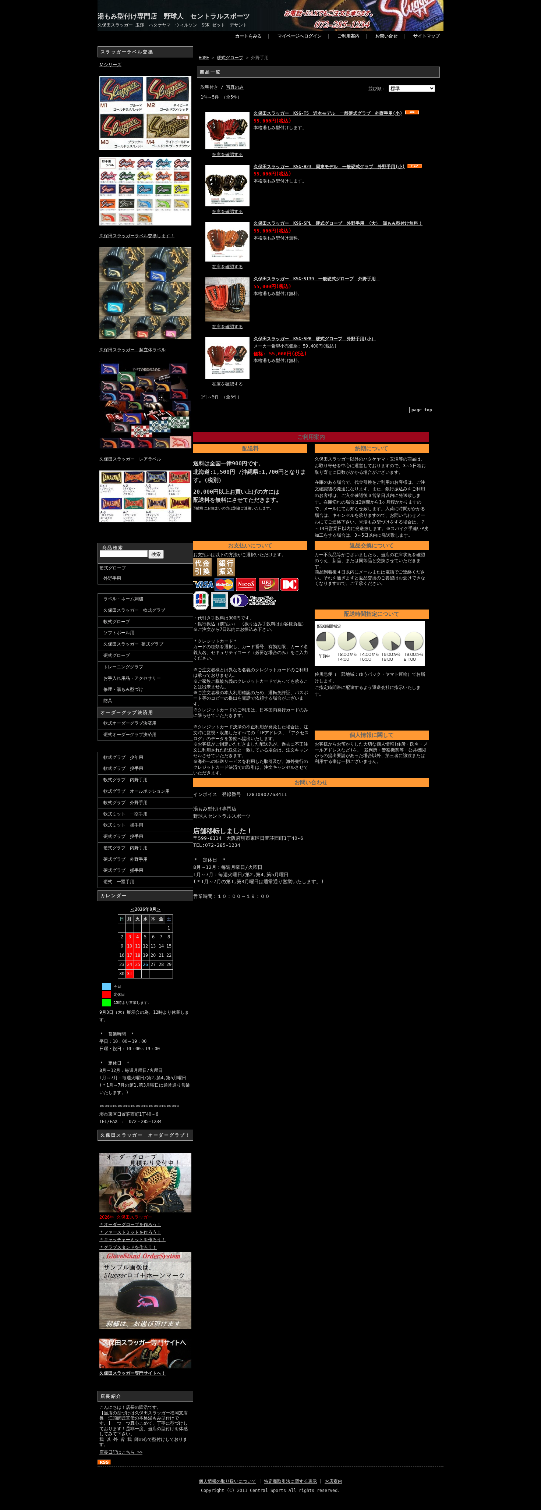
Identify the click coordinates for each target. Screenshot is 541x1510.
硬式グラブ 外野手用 (125, 859)
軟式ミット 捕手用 (123, 825)
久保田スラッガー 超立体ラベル (132, 349)
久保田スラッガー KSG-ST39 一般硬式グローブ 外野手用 (317, 278)
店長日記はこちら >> (120, 1452)
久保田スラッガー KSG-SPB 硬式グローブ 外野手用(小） (315, 338)
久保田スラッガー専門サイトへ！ (132, 1373)
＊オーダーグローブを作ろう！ (130, 1224)
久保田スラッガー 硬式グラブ (133, 644)
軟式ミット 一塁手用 (125, 814)
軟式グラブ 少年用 (123, 757)
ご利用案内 (348, 36)
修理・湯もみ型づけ (123, 689)
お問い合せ (386, 36)
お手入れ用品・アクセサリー (132, 678)
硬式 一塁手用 (118, 881)
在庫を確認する (227, 154)
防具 (107, 700)
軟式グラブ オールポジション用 (136, 791)
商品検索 (113, 547)
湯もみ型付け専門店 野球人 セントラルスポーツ (174, 16)
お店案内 (333, 1481)
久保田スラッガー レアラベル (132, 459)
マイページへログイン (299, 36)
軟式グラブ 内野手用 (125, 779)
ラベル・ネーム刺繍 (123, 598)
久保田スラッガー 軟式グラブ (134, 610)
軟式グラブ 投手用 (123, 768)
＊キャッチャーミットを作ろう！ (132, 1239)
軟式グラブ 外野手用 (125, 802)
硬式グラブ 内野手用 (125, 847)
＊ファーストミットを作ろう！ (130, 1232)
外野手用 (112, 578)
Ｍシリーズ (110, 64)
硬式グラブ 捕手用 (123, 870)
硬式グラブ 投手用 (123, 836)
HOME (204, 57)
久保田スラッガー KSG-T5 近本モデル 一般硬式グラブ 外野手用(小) (328, 113)
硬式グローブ (112, 568)
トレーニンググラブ (123, 666)
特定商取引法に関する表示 (290, 1481)
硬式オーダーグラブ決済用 (129, 734)
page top (421, 410)
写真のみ (235, 87)
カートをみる (248, 36)
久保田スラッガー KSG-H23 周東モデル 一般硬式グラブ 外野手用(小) (329, 166)
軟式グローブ (116, 621)
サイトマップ (426, 36)
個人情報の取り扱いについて (227, 1481)
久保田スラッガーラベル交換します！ (136, 235)
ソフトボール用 (118, 632)
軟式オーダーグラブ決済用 (129, 723)
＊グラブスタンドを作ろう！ (128, 1247)
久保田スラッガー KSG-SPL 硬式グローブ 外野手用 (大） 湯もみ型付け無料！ (338, 223)
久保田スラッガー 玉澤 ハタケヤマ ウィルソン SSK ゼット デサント (172, 25)
